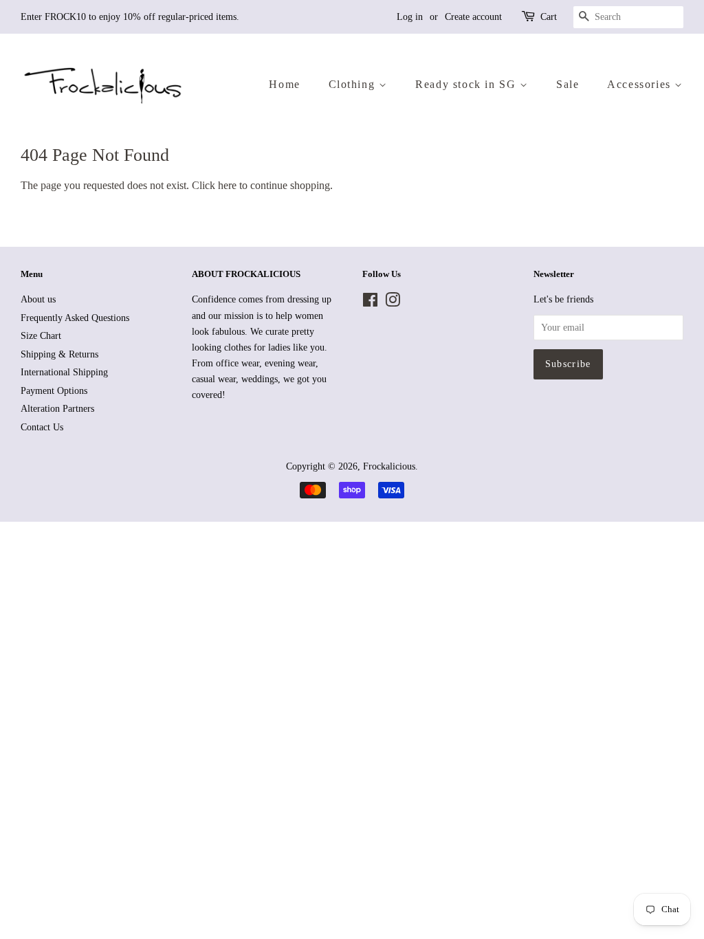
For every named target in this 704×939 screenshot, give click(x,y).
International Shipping (64, 372)
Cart (548, 17)
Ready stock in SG (467, 84)
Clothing (354, 84)
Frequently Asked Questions (75, 318)
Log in (410, 17)
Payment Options (54, 391)
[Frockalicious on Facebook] (370, 303)
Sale (567, 84)
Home (284, 84)
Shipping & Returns (59, 354)
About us (38, 299)
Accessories (640, 84)
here (227, 185)
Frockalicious (389, 466)
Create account (473, 17)
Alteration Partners (57, 409)
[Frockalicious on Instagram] (392, 303)
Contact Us (42, 427)
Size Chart (41, 336)
